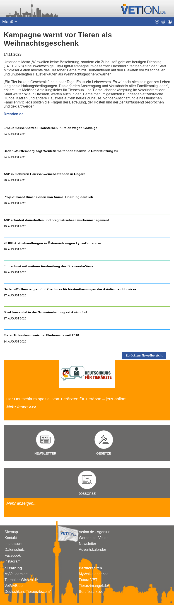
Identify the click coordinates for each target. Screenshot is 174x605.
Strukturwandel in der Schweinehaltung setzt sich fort (45, 312)
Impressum (13, 544)
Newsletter (87, 544)
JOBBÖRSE (87, 493)
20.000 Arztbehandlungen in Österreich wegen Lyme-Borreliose (53, 243)
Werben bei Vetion (94, 538)
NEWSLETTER (45, 453)
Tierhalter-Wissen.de (21, 580)
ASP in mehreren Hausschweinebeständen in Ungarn (44, 174)
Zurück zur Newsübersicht (144, 355)
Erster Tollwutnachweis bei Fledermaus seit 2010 (41, 335)
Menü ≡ (9, 21)
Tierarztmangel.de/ (94, 586)
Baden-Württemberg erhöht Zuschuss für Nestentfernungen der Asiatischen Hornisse (70, 289)
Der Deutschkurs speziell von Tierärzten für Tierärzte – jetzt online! (66, 399)
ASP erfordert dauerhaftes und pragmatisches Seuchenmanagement (57, 220)
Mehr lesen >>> (21, 407)
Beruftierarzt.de (91, 591)
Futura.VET (88, 580)
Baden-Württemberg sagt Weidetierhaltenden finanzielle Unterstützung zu (61, 151)
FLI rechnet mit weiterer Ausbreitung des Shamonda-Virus (48, 266)
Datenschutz (15, 549)
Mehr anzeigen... (21, 503)
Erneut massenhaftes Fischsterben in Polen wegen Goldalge (50, 128)
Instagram (12, 561)
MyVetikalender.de (94, 574)
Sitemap (11, 532)
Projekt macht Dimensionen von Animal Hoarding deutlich (48, 197)
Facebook (13, 555)
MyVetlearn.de (16, 574)
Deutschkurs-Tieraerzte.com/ (28, 591)
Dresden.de (14, 114)
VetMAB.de (14, 586)
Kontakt (11, 538)
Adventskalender (92, 549)
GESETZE (103, 453)
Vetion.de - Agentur (94, 532)
